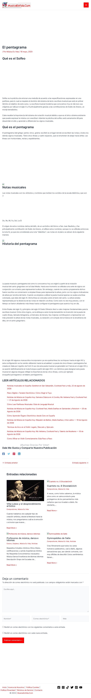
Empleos (16, 543)
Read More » (12, 528)
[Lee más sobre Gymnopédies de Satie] (57, 534)
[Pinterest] (14, 454)
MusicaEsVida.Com (25, 693)
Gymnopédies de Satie (59, 538)
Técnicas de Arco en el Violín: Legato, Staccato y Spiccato (30, 427)
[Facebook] (3, 454)
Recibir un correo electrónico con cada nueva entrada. (26, 633)
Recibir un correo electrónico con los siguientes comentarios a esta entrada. (34, 627)
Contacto (38, 690)
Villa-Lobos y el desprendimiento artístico (24, 505)
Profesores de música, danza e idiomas (23, 539)
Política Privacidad (8, 690)
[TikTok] (67, 687)
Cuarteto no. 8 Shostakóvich (62, 485)
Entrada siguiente (80, 463)
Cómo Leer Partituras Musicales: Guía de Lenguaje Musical (30, 404)
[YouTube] (80, 687)
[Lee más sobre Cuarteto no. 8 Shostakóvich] (59, 481)
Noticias (35, 543)
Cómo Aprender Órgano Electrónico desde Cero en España (31, 416)
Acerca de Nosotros (16, 687)
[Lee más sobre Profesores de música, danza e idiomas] (23, 534)
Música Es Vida (23, 509)
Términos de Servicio (25, 690)
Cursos (9, 543)
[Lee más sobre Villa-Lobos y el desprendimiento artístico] (25, 490)
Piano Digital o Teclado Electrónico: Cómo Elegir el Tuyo (29, 393)
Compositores (12, 509)
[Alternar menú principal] (86, 4)
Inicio (4, 687)
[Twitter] (9, 454)
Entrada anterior (10, 463)
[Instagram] (63, 687)
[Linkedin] (19, 454)
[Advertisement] (45, 27)
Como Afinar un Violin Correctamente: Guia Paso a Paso (29, 439)
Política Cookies (32, 687)
